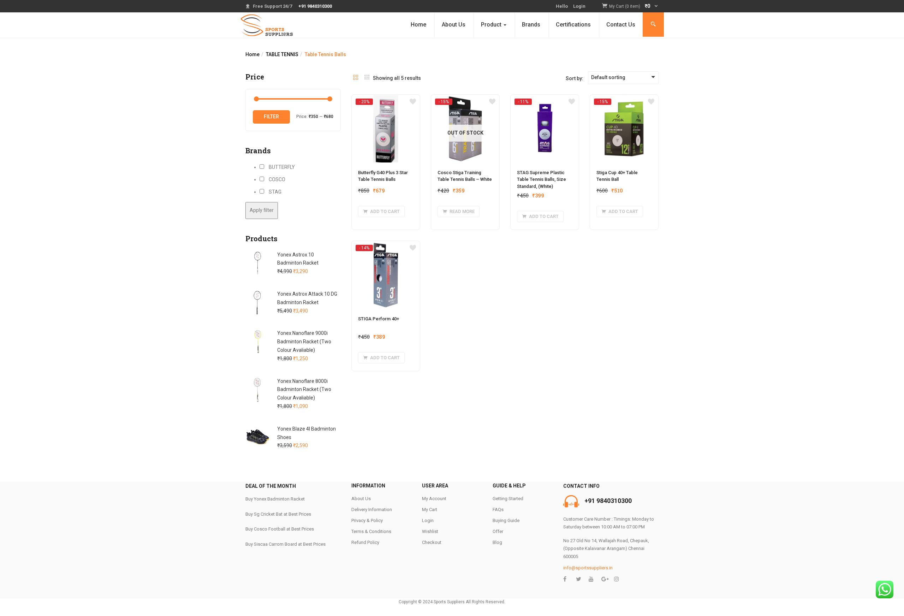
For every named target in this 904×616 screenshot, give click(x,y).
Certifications (573, 24)
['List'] (367, 78)
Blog (497, 542)
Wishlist (430, 531)
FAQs (498, 509)
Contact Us (620, 24)
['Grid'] (355, 78)
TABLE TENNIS (282, 54)
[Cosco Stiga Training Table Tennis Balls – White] (465, 101)
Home (418, 24)
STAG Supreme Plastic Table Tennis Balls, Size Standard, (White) (541, 179)
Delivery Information (371, 509)
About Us (453, 24)
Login (579, 6)
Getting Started (508, 498)
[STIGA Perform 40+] (386, 247)
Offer (498, 531)
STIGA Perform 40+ (378, 318)
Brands (531, 24)
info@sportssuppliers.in (588, 567)
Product (492, 24)
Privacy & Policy (367, 520)
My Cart (429, 509)
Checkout (431, 542)
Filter (271, 116)
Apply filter (262, 210)
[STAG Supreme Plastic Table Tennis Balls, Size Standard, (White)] (544, 101)
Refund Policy (365, 542)
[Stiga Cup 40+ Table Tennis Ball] (624, 101)
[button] (634, 6)
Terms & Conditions (371, 531)
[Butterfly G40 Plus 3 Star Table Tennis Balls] (386, 101)
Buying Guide (506, 520)
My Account (434, 498)
